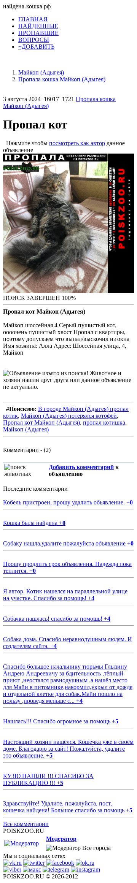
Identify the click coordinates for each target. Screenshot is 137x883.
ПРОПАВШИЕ (38, 33)
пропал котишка (104, 422)
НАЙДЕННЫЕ (38, 26)
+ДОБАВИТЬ (36, 46)
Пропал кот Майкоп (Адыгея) (41, 422)
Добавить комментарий (81, 467)
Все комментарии (26, 824)
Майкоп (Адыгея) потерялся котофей (69, 415)
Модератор (61, 838)
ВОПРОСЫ (33, 39)
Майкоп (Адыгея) (26, 429)
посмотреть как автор (77, 143)
